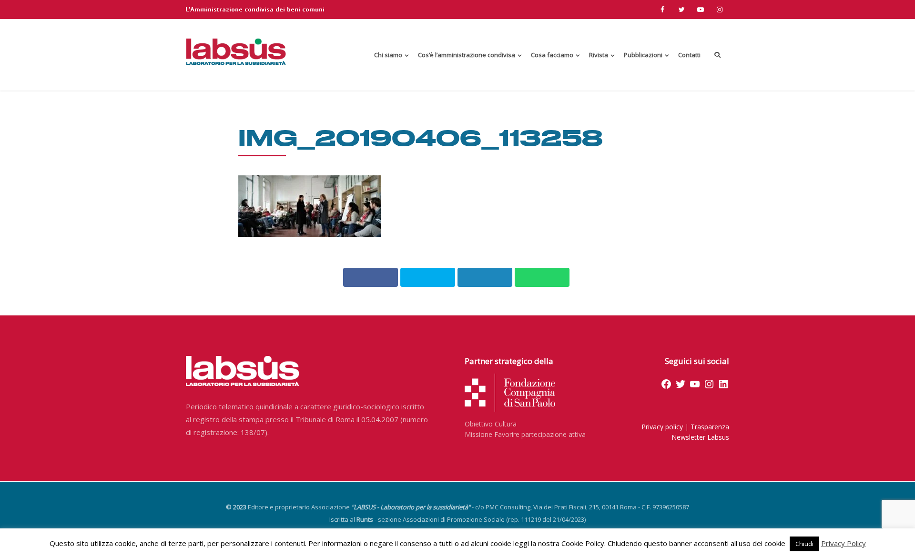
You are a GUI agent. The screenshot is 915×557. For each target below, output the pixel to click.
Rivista (598, 55)
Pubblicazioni (643, 55)
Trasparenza (710, 426)
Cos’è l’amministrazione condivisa (466, 55)
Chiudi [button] (804, 543)
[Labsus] (236, 51)
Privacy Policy (843, 543)
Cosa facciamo (552, 55)
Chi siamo (388, 55)
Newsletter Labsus (700, 437)
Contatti (689, 55)
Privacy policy (662, 426)
